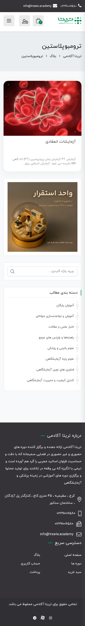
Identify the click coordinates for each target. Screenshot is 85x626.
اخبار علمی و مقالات (61, 327)
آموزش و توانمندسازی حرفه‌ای (55, 316)
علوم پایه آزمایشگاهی (60, 359)
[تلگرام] (34, 618)
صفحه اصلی (72, 555)
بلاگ (37, 555)
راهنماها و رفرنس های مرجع (56, 337)
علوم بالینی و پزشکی (60, 348)
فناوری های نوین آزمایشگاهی (55, 370)
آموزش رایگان (65, 305)
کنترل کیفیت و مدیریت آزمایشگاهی (50, 380)
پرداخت (35, 572)
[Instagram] (50, 618)
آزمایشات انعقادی (61, 142)
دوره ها (76, 563)
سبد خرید (74, 572)
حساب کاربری (30, 563)
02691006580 (68, 6)
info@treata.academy (37, 6)
